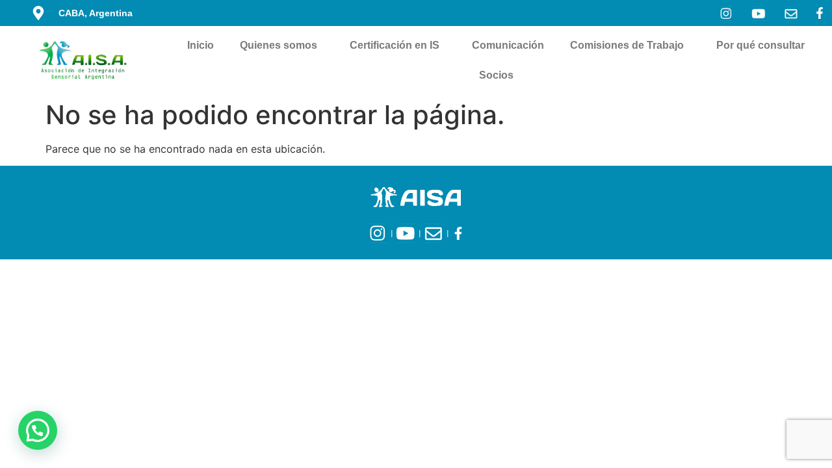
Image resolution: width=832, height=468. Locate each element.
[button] (37, 430)
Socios (496, 75)
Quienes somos (278, 45)
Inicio (200, 45)
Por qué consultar (760, 45)
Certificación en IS (394, 45)
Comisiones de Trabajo (627, 45)
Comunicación (508, 45)
